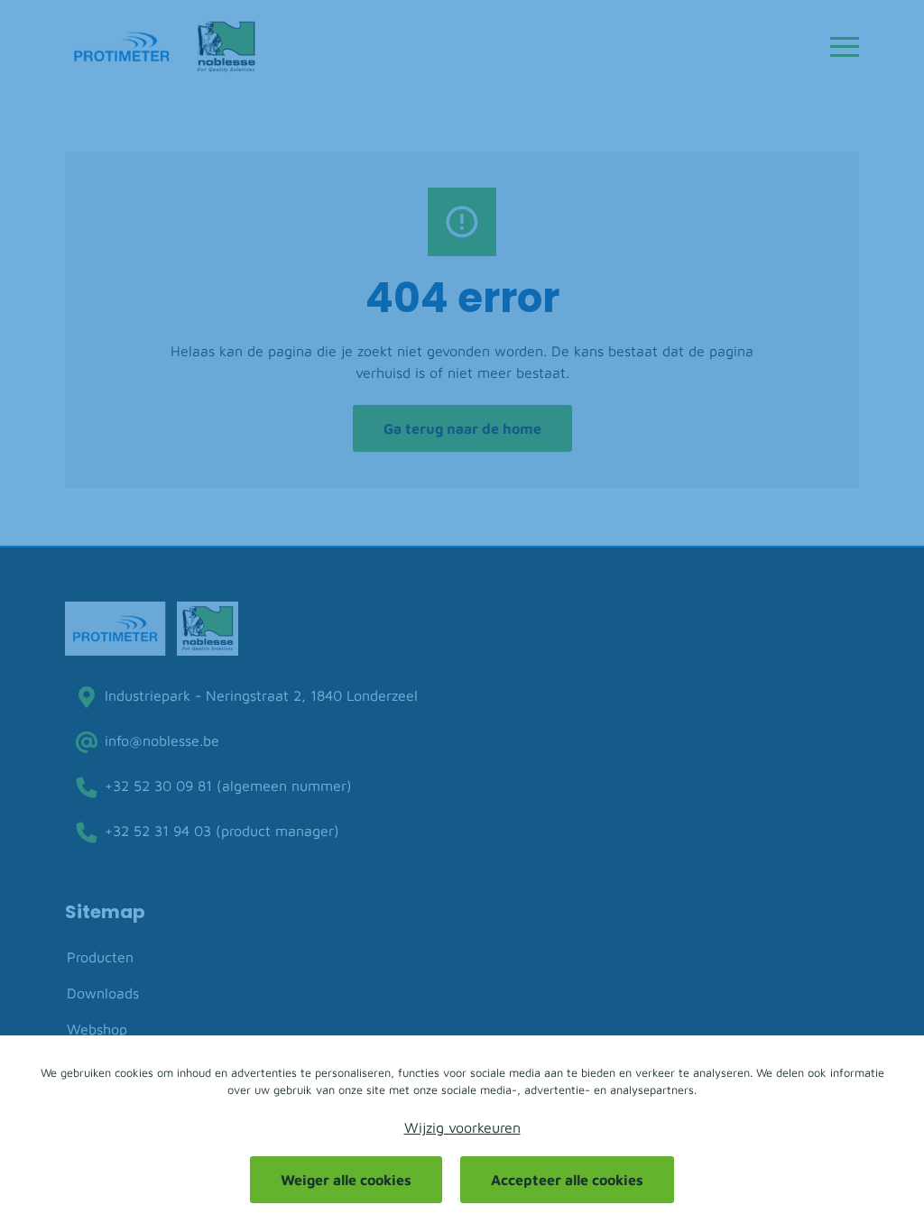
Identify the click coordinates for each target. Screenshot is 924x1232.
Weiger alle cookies (346, 1180)
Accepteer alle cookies (567, 1180)
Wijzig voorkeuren (462, 1127)
